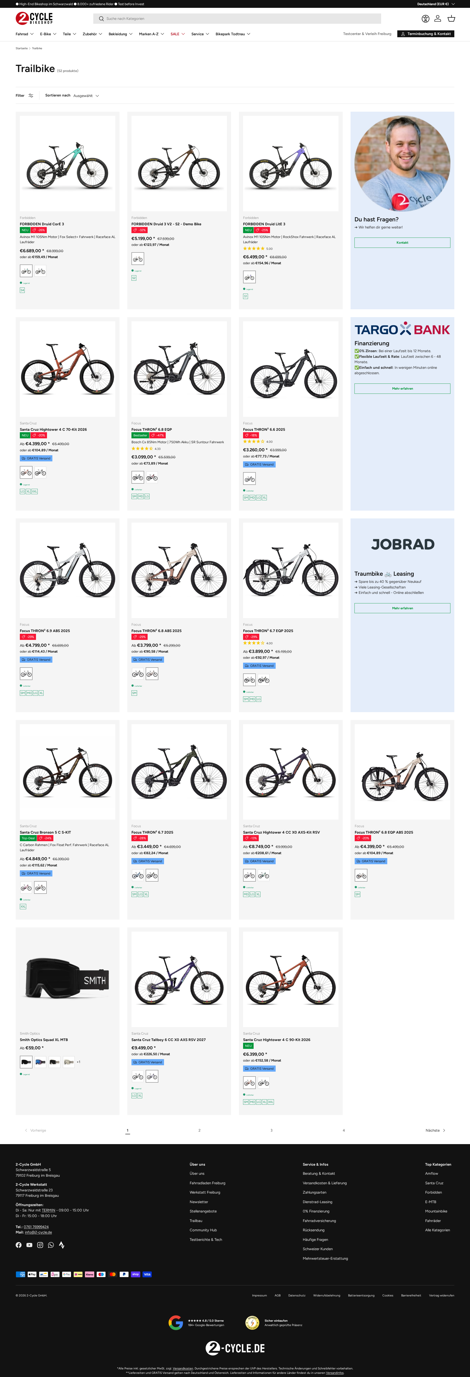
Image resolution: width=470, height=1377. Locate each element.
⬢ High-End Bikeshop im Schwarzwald (44, 4)
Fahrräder (433, 1221)
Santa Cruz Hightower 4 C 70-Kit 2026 (53, 429)
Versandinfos (335, 1373)
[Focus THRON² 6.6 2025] (291, 369)
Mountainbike (436, 1211)
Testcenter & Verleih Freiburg (367, 34)
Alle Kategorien (437, 1230)
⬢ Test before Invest (129, 4)
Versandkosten (183, 1368)
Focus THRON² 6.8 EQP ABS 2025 (384, 832)
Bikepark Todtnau (230, 34)
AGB (278, 1295)
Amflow (431, 1173)
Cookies (387, 1295)
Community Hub (203, 1230)
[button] (451, 18)
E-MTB (430, 1202)
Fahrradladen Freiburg (207, 1183)
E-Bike (45, 34)
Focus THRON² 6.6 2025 (264, 429)
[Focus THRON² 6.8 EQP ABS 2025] (402, 772)
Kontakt (402, 242)
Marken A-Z (149, 34)
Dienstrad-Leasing (317, 1202)
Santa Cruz (434, 1183)
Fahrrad (22, 34)
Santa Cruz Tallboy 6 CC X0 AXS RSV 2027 (168, 1040)
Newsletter (199, 1202)
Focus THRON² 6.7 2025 (152, 832)
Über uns (197, 1173)
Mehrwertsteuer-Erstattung (325, 1258)
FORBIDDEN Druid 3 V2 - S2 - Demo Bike (166, 224)
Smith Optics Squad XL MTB (44, 1040)
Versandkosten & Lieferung (325, 1183)
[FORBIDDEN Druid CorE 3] (67, 163)
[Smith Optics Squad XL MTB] (67, 979)
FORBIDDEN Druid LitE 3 (264, 224)
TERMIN (48, 1210)
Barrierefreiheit (411, 1295)
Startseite (22, 48)
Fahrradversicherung (319, 1221)
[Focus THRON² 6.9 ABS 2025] (67, 570)
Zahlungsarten (314, 1192)
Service (197, 34)
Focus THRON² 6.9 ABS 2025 (45, 631)
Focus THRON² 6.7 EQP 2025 (268, 631)
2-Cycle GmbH (37, 1295)
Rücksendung (314, 1230)
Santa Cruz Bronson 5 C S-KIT (45, 832)
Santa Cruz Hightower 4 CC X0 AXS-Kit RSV (281, 832)
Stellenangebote (203, 1211)
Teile (67, 34)
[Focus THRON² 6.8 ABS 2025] (179, 570)
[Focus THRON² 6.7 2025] (179, 772)
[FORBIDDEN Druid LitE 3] (291, 163)
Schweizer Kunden (318, 1249)
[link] (35, 1130)
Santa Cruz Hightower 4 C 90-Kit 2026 (276, 1040)
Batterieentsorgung (361, 1295)
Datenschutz (297, 1295)
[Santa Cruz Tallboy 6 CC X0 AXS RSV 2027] (179, 979)
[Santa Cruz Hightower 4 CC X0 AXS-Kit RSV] (291, 772)
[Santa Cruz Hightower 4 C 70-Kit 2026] (67, 369)
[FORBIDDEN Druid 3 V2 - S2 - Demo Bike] (179, 163)
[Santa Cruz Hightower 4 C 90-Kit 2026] (291, 979)
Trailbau (196, 1221)
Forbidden (433, 1192)
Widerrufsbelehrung (326, 1295)
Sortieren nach (57, 95)
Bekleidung (118, 34)
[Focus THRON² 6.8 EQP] (179, 369)
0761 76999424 (36, 1227)
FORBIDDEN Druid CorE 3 (42, 224)
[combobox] (237, 18)
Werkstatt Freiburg (205, 1192)
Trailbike (37, 48)
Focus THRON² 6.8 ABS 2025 (156, 631)
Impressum (259, 1295)
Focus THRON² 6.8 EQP (151, 429)
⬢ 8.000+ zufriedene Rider (94, 4)
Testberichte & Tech (206, 1239)
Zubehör (90, 34)
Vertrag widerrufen (441, 1295)
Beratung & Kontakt (319, 1173)
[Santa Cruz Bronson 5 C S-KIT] (67, 772)
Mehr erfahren (402, 388)
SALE (175, 34)
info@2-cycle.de (38, 1232)
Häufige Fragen (315, 1239)
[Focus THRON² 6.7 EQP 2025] (291, 570)
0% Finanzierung (316, 1211)
